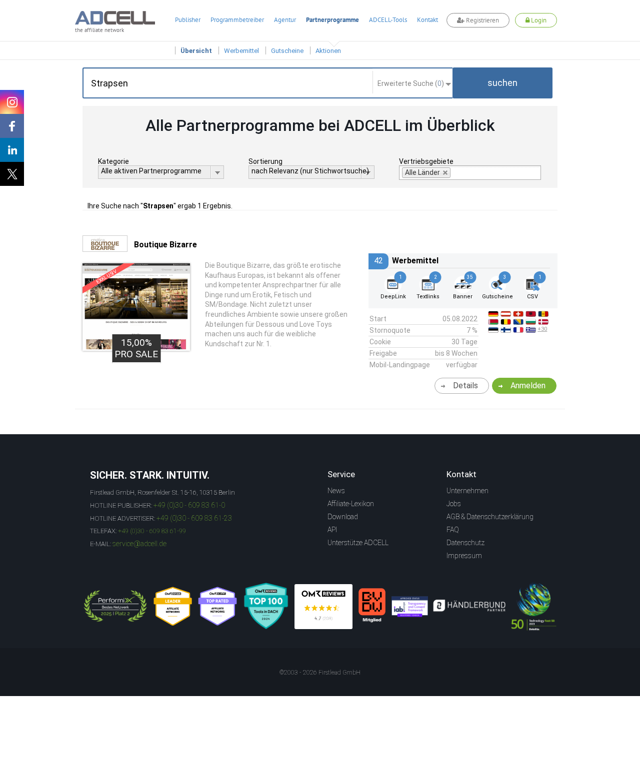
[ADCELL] (323, 606)
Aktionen (328, 50)
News (336, 491)
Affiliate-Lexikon (351, 504)
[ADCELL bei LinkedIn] (12, 150)
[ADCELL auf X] (12, 174)
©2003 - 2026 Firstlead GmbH (320, 672)
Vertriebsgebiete (426, 161)
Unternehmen (467, 491)
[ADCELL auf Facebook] (12, 126)
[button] (502, 82)
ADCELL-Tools (388, 19)
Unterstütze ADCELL (358, 543)
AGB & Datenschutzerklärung (490, 517)
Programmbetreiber (237, 19)
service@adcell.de (139, 544)
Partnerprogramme (332, 19)
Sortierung (265, 161)
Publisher (187, 19)
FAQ (452, 530)
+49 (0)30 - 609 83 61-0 (189, 505)
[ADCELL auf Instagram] (12, 102)
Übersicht (196, 50)
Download (343, 517)
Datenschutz (465, 543)
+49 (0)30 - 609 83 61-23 (194, 518)
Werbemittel (241, 50)
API (332, 530)
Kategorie (113, 161)
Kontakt (427, 19)
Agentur (285, 19)
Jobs (453, 504)
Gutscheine (287, 50)
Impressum (464, 556)
